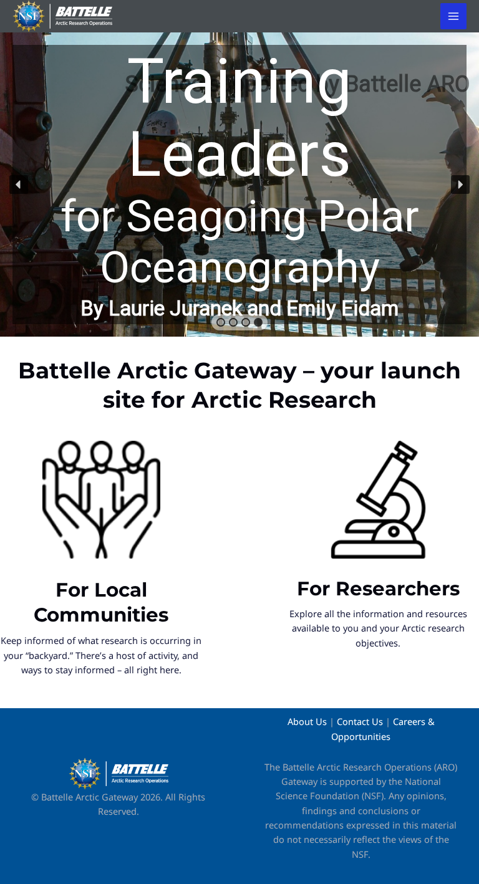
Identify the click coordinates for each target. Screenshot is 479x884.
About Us (307, 721)
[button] (239, 184)
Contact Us (360, 721)
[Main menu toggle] (453, 16)
